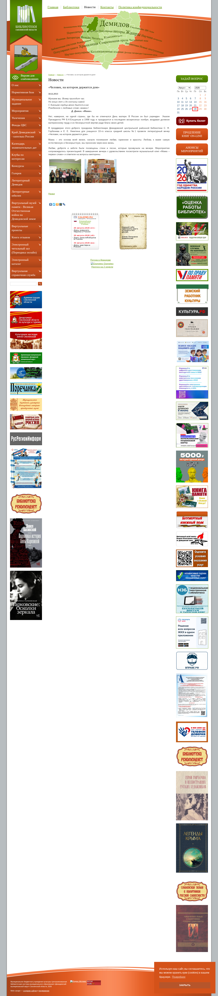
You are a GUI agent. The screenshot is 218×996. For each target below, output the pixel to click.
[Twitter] (54, 204)
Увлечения (18, 118)
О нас (15, 85)
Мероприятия (20, 110)
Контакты (107, 7)
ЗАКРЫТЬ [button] (184, 985)
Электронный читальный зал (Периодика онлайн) (24, 248)
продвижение (44, 991)
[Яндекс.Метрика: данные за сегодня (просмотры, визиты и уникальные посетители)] (78, 981)
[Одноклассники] (57, 204)
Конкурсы (18, 166)
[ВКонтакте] (50, 204)
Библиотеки (71, 7)
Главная (53, 7)
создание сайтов (30, 991)
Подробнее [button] (178, 977)
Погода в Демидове (100, 260)
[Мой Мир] (60, 204)
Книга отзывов (21, 237)
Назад (51, 193)
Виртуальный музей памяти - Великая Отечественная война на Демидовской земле (24, 211)
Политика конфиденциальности (140, 7)
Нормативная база (23, 92)
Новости (90, 7)
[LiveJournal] (64, 204)
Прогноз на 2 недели (102, 267)
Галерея (16, 173)
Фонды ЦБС (19, 125)
